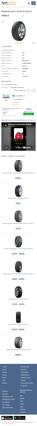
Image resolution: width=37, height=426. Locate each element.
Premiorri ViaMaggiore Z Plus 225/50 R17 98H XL (18, 248)
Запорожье (23, 412)
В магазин (29, 114)
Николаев (22, 409)
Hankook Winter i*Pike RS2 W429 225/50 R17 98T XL (18, 223)
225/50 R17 (25, 76)
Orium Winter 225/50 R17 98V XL (18, 324)
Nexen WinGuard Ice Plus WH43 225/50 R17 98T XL (18, 274)
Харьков (22, 398)
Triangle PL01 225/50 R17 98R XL (18, 299)
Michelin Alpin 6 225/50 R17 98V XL (18, 198)
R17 (23, 58)
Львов (21, 406)
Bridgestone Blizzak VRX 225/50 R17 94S (18, 349)
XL (23, 73)
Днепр (21, 401)
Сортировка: (5, 87)
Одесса (22, 403)
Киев (21, 395)
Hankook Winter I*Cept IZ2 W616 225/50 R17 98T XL (18, 173)
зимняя (24, 66)
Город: (3, 84)
